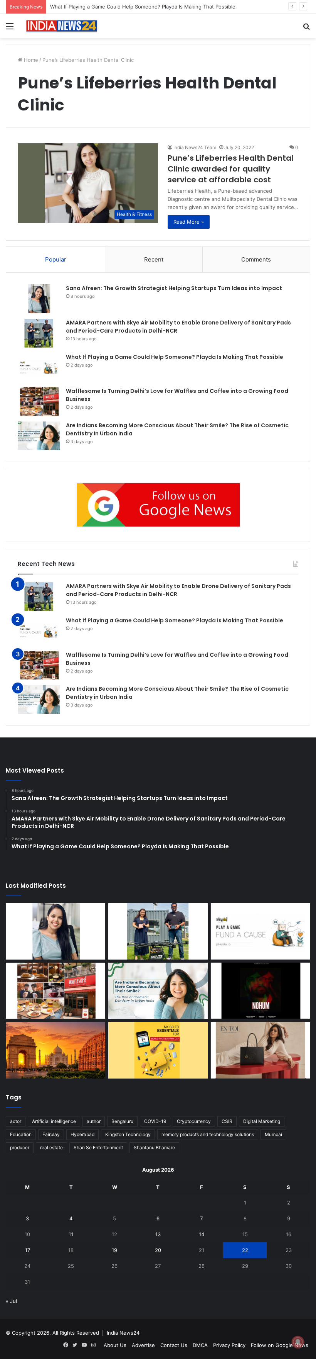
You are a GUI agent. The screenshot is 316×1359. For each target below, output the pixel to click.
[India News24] (61, 26)
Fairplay (51, 1134)
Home (30, 60)
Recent (153, 259)
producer (19, 1147)
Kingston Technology (128, 1134)
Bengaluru (122, 1121)
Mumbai (273, 1134)
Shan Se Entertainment (98, 1147)
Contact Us (173, 1345)
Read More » (188, 222)
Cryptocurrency (194, 1121)
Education (21, 1134)
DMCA (200, 1345)
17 (27, 1250)
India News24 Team (194, 147)
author (94, 1121)
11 (71, 1234)
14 (201, 1234)
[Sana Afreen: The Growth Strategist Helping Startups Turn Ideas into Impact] (39, 298)
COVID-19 (155, 1121)
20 (158, 1250)
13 (158, 1234)
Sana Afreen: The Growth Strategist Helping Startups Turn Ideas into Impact (174, 288)
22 (245, 1250)
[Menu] (9, 28)
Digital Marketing (261, 1121)
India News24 (123, 1333)
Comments (256, 259)
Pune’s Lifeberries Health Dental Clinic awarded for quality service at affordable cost (230, 169)
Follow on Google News (279, 1345)
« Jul (11, 1301)
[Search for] (306, 28)
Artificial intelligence (54, 1121)
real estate (51, 1147)
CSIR (227, 1121)
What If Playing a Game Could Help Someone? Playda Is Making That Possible (142, 6)
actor (15, 1121)
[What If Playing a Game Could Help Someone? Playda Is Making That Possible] (39, 367)
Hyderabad (82, 1134)
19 (114, 1250)
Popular (55, 259)
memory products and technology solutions (207, 1134)
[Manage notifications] (298, 1342)
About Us (115, 1345)
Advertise (143, 1345)
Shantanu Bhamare (154, 1147)
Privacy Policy (229, 1345)
